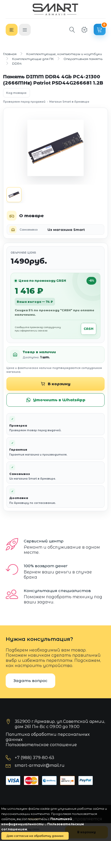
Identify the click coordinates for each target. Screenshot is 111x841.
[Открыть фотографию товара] (55, 147)
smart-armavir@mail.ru (40, 765)
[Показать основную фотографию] (13, 194)
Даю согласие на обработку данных (35, 836)
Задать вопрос (30, 680)
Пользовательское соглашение (41, 744)
